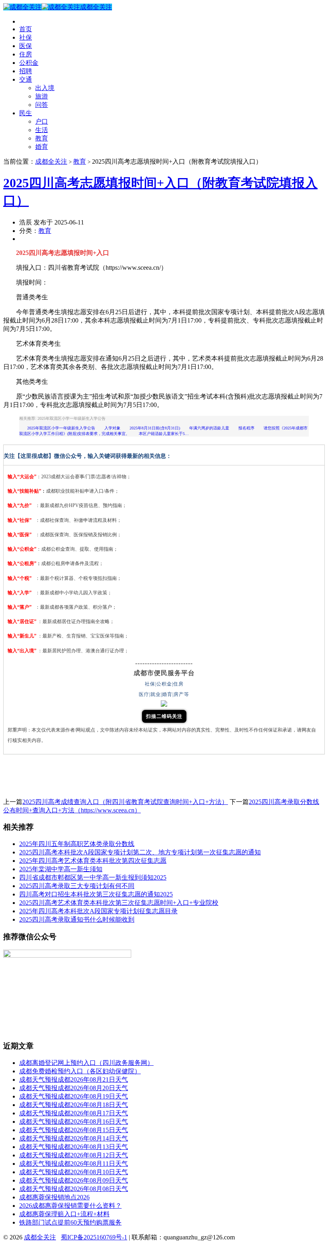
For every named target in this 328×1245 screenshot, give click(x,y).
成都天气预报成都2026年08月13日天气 (73, 1146)
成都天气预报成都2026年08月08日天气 (73, 1188)
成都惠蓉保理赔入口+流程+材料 (64, 1214)
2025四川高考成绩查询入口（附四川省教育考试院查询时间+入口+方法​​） (125, 801)
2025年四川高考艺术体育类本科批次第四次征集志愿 (92, 860)
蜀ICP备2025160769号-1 (94, 1237)
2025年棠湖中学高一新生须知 (60, 869)
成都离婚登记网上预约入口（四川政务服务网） (86, 1062)
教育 (41, 138)
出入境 (44, 87)
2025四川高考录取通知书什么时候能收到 (76, 919)
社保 (25, 37)
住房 (25, 54)
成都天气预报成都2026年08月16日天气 (73, 1121)
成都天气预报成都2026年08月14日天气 (73, 1138)
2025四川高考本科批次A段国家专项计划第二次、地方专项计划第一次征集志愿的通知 (140, 852)
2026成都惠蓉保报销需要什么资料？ (70, 1205)
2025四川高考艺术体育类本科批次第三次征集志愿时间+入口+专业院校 (118, 902)
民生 (25, 113)
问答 (41, 104)
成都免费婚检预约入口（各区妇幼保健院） (80, 1071)
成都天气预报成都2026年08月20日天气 (73, 1088)
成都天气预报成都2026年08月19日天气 (73, 1096)
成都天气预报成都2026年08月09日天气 (73, 1180)
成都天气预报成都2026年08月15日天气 (73, 1130)
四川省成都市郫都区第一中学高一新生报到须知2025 (92, 877)
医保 (25, 45)
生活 (41, 129)
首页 (25, 29)
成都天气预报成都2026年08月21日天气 (73, 1079)
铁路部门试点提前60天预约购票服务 (70, 1222)
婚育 (41, 146)
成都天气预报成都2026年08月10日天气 (73, 1172)
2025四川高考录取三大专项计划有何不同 (76, 885)
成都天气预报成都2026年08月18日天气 (73, 1104)
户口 (41, 121)
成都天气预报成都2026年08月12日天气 (73, 1155)
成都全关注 (96, 7)
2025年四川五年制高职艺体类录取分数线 (76, 843)
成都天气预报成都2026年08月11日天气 (73, 1163)
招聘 (25, 71)
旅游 (41, 96)
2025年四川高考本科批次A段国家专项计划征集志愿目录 (98, 911)
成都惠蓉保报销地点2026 (54, 1197)
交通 (25, 79)
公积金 (28, 62)
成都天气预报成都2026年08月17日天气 (73, 1113)
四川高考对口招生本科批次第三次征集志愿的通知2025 (96, 894)
